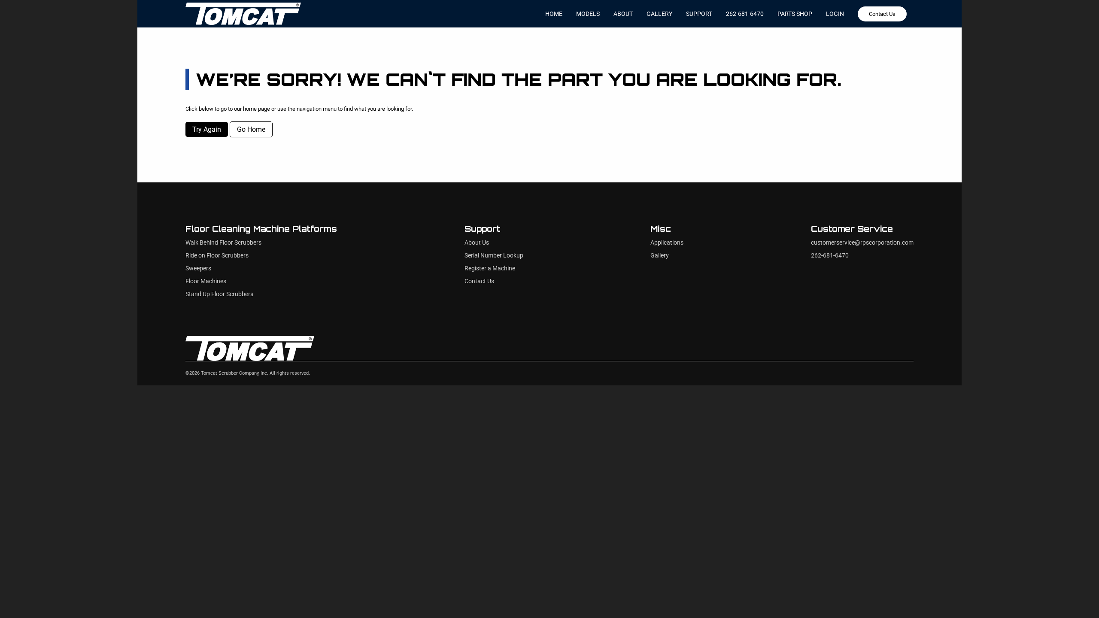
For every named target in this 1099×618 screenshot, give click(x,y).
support (699, 13)
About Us (476, 242)
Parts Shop (794, 13)
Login (835, 13)
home (553, 13)
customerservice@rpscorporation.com (862, 242)
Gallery (659, 255)
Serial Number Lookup (493, 255)
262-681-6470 (745, 13)
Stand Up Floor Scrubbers (219, 294)
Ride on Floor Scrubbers (217, 255)
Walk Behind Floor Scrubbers (223, 242)
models (588, 13)
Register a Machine (489, 268)
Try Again (206, 129)
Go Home (251, 129)
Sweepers (198, 268)
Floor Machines (205, 281)
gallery (659, 13)
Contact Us (882, 14)
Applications (666, 242)
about (623, 13)
